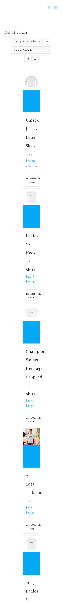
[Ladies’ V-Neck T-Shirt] (31, 208)
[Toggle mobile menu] (56, 7)
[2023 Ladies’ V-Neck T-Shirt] (31, 555)
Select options (29, 180)
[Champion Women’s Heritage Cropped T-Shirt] (31, 324)
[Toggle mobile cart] (49, 7)
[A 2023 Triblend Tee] (31, 448)
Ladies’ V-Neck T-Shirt (33, 252)
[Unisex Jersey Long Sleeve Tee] (31, 92)
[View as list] (34, 58)
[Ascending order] (47, 41)
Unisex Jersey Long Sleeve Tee (32, 137)
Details (35, 178)
